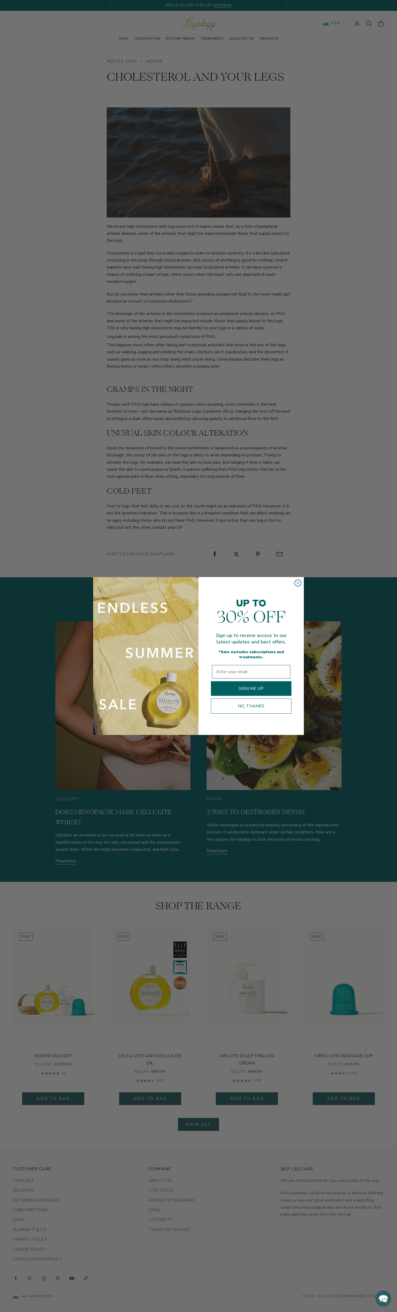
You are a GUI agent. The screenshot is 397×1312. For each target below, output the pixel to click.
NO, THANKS (251, 706)
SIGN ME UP (251, 688)
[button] (383, 1298)
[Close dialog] (298, 583)
